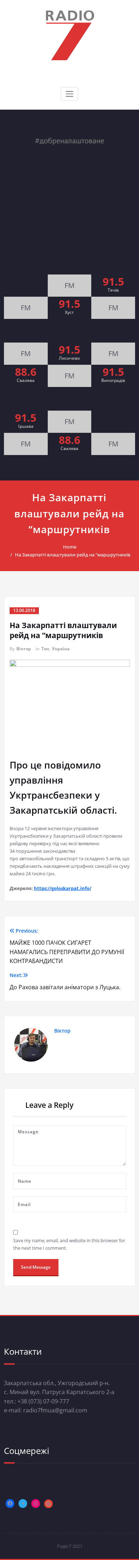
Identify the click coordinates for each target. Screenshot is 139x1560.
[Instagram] (35, 1503)
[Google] (48, 1503)
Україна (61, 649)
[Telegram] (23, 1503)
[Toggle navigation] (69, 94)
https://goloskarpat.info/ (62, 888)
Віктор (23, 649)
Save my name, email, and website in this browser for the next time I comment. (69, 1244)
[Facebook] (10, 1503)
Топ (45, 649)
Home (69, 547)
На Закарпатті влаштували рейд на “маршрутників (72, 554)
